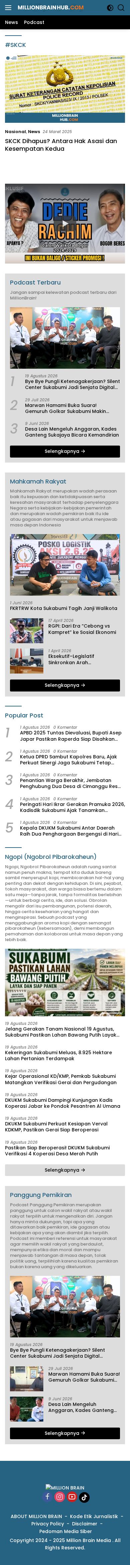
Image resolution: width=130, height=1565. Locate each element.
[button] (65, 224)
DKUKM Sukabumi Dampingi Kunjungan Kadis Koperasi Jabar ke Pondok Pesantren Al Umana (62, 1103)
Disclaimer (84, 1523)
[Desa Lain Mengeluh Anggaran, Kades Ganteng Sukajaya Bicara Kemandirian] (26, 1409)
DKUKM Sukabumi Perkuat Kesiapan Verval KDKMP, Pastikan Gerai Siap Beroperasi (56, 1127)
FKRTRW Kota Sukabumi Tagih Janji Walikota (63, 608)
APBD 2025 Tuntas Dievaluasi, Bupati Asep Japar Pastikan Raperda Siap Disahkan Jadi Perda (71, 736)
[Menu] (9, 7)
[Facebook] (47, 1497)
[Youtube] (72, 1497)
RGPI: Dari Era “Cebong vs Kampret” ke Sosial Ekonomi (82, 629)
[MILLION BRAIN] (50, 7)
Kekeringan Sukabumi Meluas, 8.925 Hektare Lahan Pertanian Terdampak (58, 1056)
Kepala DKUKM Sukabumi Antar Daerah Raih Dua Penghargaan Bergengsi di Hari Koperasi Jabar (69, 831)
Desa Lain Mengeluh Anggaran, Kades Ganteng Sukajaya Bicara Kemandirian (72, 432)
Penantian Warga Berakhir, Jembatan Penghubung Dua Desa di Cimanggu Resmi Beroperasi (71, 783)
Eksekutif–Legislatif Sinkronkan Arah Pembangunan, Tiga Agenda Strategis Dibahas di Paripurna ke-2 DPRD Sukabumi (83, 659)
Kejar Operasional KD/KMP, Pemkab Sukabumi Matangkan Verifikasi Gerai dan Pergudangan (61, 1079)
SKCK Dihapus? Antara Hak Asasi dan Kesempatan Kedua (61, 145)
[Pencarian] (121, 7)
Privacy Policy (47, 1523)
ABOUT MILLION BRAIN (36, 1516)
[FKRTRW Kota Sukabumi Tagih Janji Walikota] (65, 565)
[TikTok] (84, 1497)
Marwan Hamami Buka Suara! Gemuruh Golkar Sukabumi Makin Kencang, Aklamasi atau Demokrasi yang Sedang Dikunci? (68, 408)
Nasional (15, 131)
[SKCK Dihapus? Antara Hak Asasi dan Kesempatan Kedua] (65, 89)
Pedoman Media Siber (65, 1531)
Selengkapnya (63, 451)
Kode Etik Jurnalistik (94, 1516)
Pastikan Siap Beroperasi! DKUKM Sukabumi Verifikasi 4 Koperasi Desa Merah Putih (57, 1151)
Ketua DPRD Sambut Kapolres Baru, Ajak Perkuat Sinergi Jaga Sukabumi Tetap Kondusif (68, 760)
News (34, 131)
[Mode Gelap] (110, 7)
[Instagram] (59, 1497)
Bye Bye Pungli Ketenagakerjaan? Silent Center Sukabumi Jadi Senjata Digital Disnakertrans (72, 384)
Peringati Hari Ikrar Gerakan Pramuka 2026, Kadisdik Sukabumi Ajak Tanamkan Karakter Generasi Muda (72, 807)
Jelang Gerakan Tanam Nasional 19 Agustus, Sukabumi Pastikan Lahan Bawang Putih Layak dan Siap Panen (60, 1032)
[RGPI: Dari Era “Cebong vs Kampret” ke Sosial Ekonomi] (26, 630)
